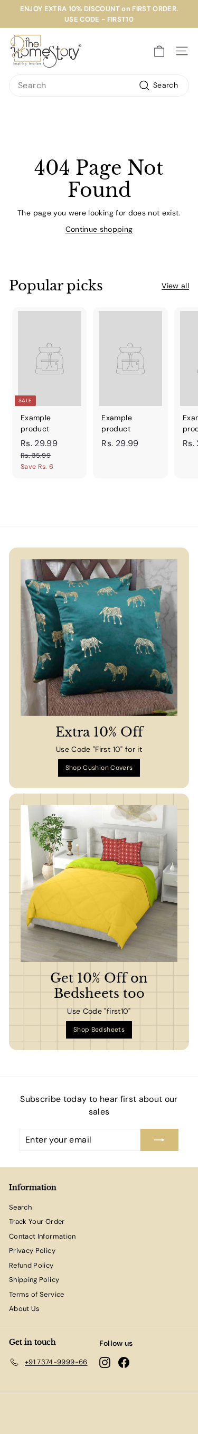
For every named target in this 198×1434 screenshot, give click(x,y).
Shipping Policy (34, 1279)
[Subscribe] (159, 1140)
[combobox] (99, 85)
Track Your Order (37, 1221)
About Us (24, 1308)
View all (175, 285)
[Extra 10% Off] (99, 637)
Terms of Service (36, 1294)
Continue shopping (99, 229)
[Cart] (159, 51)
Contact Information (42, 1236)
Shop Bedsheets (99, 1029)
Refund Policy (31, 1265)
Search (20, 1207)
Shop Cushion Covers (99, 767)
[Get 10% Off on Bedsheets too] (99, 883)
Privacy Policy (32, 1250)
